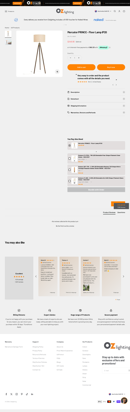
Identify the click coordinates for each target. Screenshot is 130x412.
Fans (84, 358)
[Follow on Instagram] (16, 394)
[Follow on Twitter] (11, 394)
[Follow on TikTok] (27, 394)
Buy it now (111, 67)
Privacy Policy (37, 351)
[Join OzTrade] (65, 3)
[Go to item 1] (8, 34)
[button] (65, 225)
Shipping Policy (37, 347)
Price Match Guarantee (65, 351)
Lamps (84, 366)
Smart (84, 374)
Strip (84, 377)
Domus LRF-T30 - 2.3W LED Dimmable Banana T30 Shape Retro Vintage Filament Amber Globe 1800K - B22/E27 (99, 167)
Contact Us (36, 370)
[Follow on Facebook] (6, 394)
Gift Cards (60, 366)
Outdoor (85, 351)
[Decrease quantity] (70, 57)
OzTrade (59, 370)
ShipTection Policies (39, 362)
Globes (84, 370)
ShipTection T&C (38, 366)
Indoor (84, 347)
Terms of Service (38, 358)
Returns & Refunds (39, 354)
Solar (84, 381)
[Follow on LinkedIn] (32, 394)
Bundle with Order (96, 189)
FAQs (58, 358)
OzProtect (60, 354)
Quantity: (70, 53)
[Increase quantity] (79, 57)
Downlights (86, 354)
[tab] (109, 212)
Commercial (86, 385)
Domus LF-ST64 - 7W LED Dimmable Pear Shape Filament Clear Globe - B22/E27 (99, 156)
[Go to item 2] (8, 42)
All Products (15, 28)
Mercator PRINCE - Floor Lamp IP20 (90, 143)
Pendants (85, 362)
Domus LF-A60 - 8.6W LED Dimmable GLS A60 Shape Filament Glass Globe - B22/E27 (100, 179)
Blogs (59, 362)
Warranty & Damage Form (14, 347)
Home (7, 28)
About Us (60, 347)
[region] (79, 276)
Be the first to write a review (65, 226)
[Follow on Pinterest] (21, 394)
